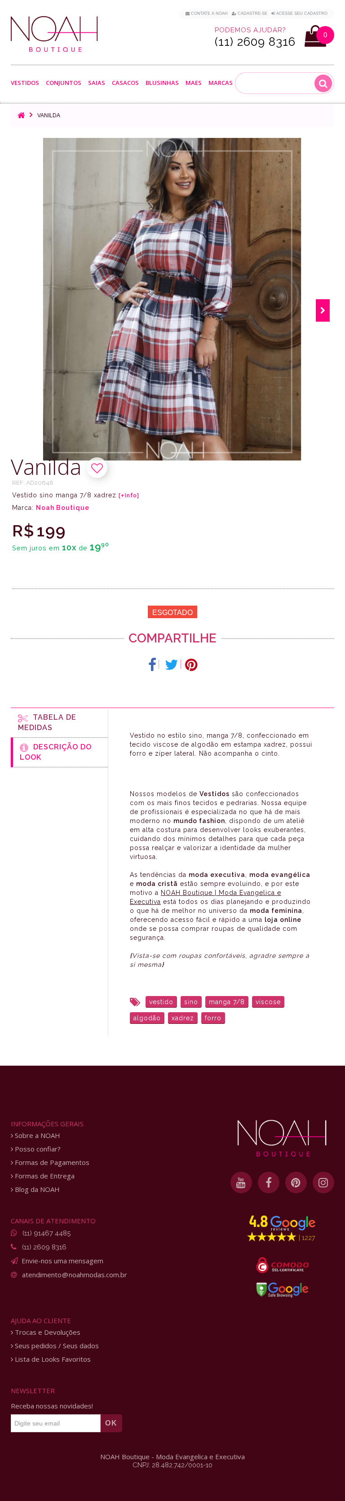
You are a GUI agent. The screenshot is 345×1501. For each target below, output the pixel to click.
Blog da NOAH (36, 1189)
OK (111, 1423)
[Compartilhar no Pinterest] (191, 665)
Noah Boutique (62, 507)
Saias (96, 83)
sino (191, 1001)
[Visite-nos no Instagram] (323, 1182)
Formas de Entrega (44, 1176)
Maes (194, 83)
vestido (161, 1001)
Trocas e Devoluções (46, 1332)
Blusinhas (162, 83)
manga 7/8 (227, 1001)
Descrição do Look (56, 752)
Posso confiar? (37, 1149)
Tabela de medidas (47, 722)
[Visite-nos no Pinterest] (296, 1182)
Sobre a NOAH (36, 1135)
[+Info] (129, 495)
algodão (147, 1018)
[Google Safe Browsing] (282, 1289)
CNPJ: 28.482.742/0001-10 (172, 1465)
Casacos (125, 83)
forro (213, 1018)
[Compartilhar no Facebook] (152, 665)
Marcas (220, 83)
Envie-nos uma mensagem (62, 1261)
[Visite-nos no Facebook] (268, 1182)
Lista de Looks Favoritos (52, 1359)
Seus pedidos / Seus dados (56, 1346)
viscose (268, 1001)
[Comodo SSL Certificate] (282, 1265)
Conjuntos (63, 83)
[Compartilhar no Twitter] (172, 665)
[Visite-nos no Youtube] (241, 1182)
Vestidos (25, 83)
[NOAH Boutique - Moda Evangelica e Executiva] (54, 34)
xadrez (183, 1018)
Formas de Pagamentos (51, 1162)
